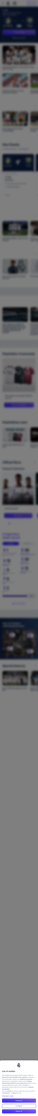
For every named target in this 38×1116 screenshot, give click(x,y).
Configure (19, 1106)
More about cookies (7, 1096)
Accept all (19, 1100)
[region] (19, 1088)
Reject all (19, 1111)
